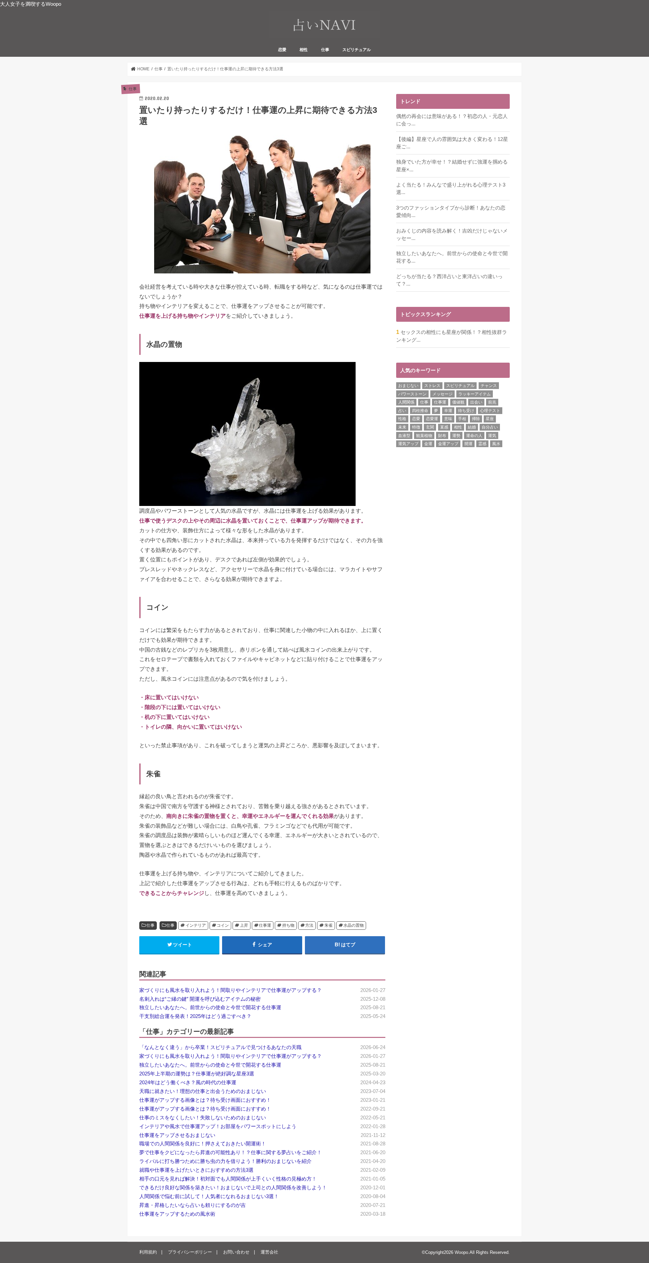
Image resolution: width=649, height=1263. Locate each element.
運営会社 (269, 1252)
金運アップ (448, 443)
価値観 (458, 402)
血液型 (404, 435)
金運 (428, 443)
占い (402, 410)
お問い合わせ (236, 1252)
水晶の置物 (353, 925)
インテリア (196, 925)
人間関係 (406, 402)
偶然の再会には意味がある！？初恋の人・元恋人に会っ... (452, 120)
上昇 (244, 925)
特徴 (416, 427)
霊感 (482, 443)
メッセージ (442, 394)
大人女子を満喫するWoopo (30, 4)
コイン (223, 925)
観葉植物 (424, 435)
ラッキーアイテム (474, 394)
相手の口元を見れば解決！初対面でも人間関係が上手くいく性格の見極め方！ (228, 1179)
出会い (476, 402)
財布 (442, 435)
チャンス (489, 385)
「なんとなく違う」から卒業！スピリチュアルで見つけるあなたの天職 (220, 1047)
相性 (303, 49)
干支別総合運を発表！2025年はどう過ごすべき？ (195, 1016)
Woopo (461, 1252)
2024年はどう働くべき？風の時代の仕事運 (187, 1082)
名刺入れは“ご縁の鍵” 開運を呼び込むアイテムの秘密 (200, 999)
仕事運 (265, 925)
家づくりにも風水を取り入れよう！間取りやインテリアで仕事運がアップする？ (230, 990)
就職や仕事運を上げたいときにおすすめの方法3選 (196, 1170)
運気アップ (408, 443)
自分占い (490, 427)
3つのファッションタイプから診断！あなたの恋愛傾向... (450, 211)
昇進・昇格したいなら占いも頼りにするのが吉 (192, 1205)
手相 (462, 418)
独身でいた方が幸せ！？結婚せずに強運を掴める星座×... (452, 165)
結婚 (472, 427)
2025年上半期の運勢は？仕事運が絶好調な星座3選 (196, 1073)
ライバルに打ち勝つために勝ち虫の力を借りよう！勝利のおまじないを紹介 (225, 1161)
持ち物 (288, 925)
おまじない (408, 385)
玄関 (430, 427)
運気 (492, 435)
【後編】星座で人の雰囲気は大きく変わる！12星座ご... (452, 143)
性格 (402, 418)
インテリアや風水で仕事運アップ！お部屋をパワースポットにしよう (217, 1126)
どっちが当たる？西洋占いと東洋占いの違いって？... (449, 280)
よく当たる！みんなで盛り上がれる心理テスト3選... (450, 188)
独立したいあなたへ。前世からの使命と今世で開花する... (452, 257)
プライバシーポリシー (190, 1252)
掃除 (476, 418)
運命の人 (474, 435)
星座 (490, 418)
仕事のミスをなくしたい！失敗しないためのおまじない (202, 1117)
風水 (496, 443)
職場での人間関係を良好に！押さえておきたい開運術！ (202, 1143)
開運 (468, 443)
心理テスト (490, 410)
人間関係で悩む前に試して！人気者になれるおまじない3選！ (209, 1196)
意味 (448, 418)
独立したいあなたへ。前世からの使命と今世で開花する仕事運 (210, 1007)
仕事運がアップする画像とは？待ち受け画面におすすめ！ (205, 1100)
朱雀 (328, 925)
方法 (309, 925)
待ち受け (466, 410)
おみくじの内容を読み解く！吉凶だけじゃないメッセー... (452, 234)
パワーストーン (412, 394)
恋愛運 (432, 418)
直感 (444, 427)
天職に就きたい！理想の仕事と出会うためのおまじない (202, 1091)
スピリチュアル (356, 49)
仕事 (325, 49)
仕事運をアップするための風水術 (177, 1214)
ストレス (432, 385)
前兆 (492, 402)
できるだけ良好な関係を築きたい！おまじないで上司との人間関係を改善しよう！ (233, 1187)
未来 (402, 427)
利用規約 (148, 1252)
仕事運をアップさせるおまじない (177, 1135)
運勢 (456, 435)
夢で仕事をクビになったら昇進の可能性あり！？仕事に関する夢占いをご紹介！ (230, 1152)
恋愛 (282, 49)
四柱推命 (420, 410)
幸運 (448, 410)
